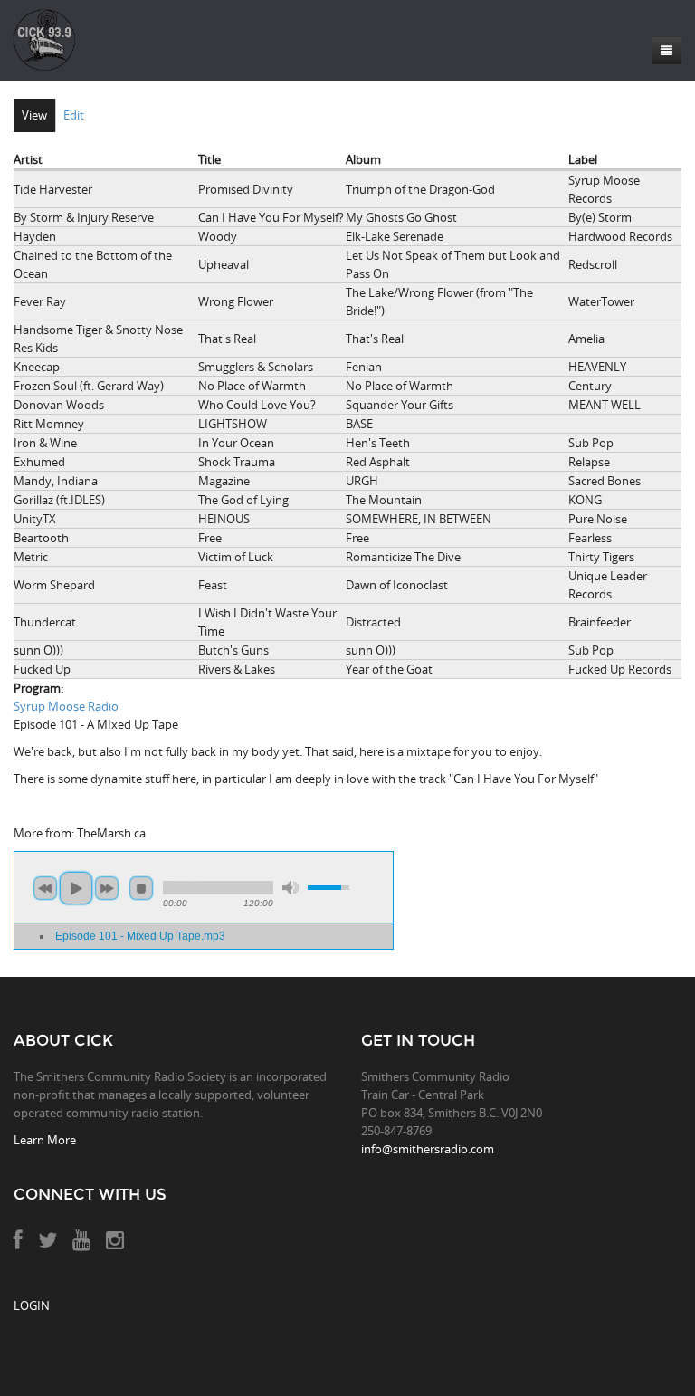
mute (290, 887)
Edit (73, 115)
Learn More (45, 1140)
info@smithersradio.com (427, 1149)
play (76, 888)
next (106, 888)
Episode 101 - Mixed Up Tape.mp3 (140, 936)
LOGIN (32, 1305)
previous (45, 888)
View (34, 115)
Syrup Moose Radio (66, 706)
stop (141, 888)
